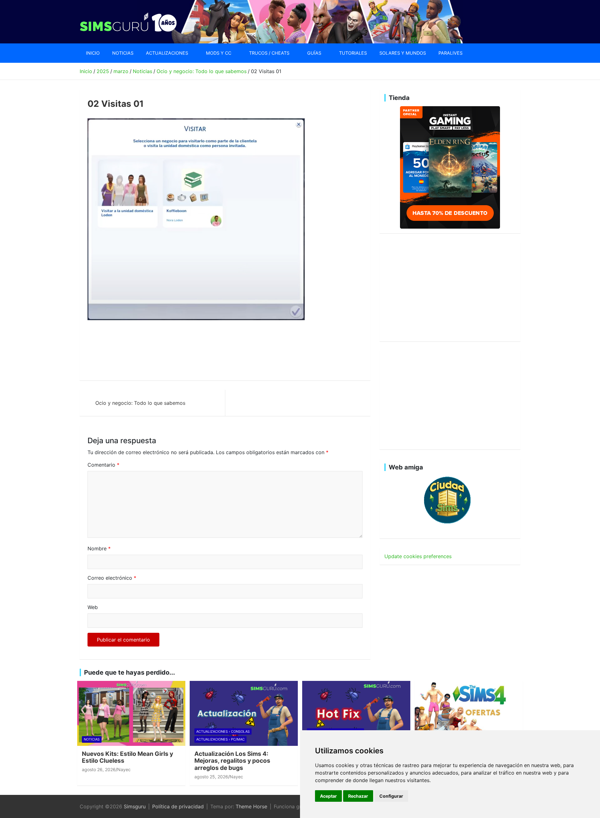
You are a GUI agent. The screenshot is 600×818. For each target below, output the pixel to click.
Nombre (99, 548)
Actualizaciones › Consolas (223, 731)
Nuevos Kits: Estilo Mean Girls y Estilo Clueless (127, 757)
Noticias (122, 53)
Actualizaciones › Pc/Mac (220, 739)
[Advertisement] (201, 350)
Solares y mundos (402, 53)
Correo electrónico (112, 578)
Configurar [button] (391, 796)
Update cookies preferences (418, 556)
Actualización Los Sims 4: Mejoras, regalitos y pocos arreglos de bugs (232, 761)
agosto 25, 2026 (211, 776)
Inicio (93, 53)
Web (93, 607)
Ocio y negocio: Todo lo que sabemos (140, 403)
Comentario (103, 465)
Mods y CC (218, 53)
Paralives (450, 53)
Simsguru (135, 806)
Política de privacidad (178, 806)
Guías (314, 53)
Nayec (124, 769)
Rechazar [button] (358, 796)
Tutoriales (353, 53)
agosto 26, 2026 (99, 769)
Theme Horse (251, 806)
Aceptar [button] (328, 796)
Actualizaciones (167, 53)
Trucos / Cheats (269, 53)
